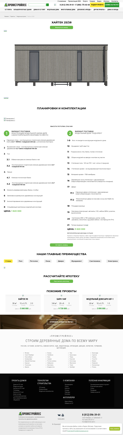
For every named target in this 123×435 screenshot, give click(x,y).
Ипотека (106, 1)
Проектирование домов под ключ (99, 384)
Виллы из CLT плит (18, 392)
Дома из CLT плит (39, 9)
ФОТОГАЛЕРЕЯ (69, 397)
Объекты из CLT (69, 403)
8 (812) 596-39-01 (67, 5)
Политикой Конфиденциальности (77, 431)
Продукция (93, 390)
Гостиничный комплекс (19, 396)
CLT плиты (8, 9)
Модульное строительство (46, 391)
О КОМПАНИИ (69, 380)
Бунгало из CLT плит (19, 388)
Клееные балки (43, 389)
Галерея (92, 1)
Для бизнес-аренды (83, 9)
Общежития (16, 400)
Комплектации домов (96, 386)
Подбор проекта (97, 5)
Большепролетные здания (22, 9)
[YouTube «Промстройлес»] (63, 415)
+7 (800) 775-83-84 (82, 5)
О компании (62, 1)
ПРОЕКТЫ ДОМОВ (19, 380)
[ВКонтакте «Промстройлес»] (59, 415)
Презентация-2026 (74, 1)
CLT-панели (42, 387)
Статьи (92, 388)
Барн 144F (61, 299)
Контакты (114, 1)
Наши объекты (69, 401)
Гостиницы (16, 390)
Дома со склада (112, 9)
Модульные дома (53, 9)
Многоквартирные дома (20, 398)
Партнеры (67, 392)
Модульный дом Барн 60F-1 (99, 299)
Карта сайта (61, 419)
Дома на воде (17, 394)
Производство (69, 384)
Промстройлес (8, 4)
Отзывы (67, 390)
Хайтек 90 (23, 299)
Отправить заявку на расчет (61, 322)
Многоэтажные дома (68, 9)
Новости (67, 388)
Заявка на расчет (112, 5)
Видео (99, 1)
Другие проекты (99, 9)
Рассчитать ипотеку (61, 281)
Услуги (85, 1)
